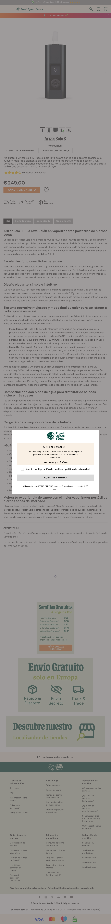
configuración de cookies (48, 469)
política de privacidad (77, 469)
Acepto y (57, 469)
